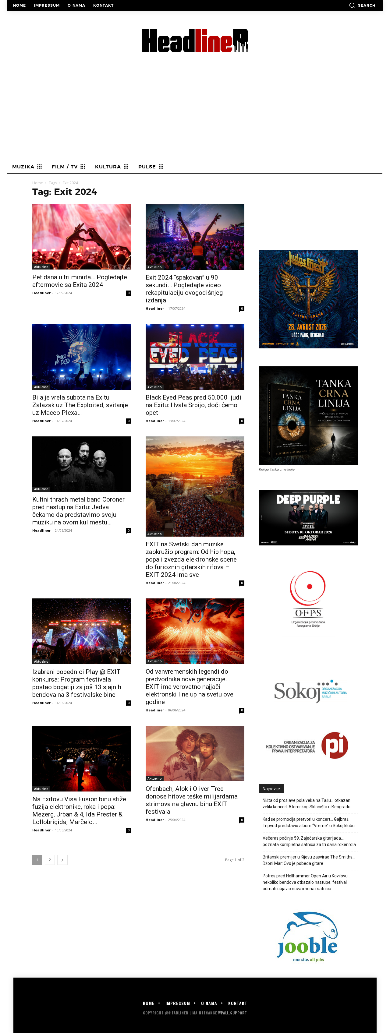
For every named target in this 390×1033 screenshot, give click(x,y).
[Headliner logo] (195, 40)
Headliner (41, 293)
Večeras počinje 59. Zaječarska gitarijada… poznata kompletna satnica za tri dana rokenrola (309, 841)
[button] (362, 5)
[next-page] (62, 860)
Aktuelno (41, 267)
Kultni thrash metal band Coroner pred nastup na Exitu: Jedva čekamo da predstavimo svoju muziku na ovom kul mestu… (78, 511)
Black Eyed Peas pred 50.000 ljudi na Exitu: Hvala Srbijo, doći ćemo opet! (193, 405)
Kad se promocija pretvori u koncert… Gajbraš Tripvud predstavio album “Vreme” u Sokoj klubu (309, 822)
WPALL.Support (232, 1012)
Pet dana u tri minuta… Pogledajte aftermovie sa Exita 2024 (79, 280)
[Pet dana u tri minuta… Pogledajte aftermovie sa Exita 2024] (81, 237)
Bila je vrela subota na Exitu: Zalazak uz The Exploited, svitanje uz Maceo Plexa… (80, 405)
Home (37, 182)
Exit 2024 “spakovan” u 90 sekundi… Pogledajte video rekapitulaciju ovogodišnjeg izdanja (184, 289)
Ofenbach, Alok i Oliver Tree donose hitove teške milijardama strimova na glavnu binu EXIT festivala (192, 800)
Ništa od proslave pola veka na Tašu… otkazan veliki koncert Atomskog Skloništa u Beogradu (306, 803)
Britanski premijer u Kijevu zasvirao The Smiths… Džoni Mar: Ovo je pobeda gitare (309, 860)
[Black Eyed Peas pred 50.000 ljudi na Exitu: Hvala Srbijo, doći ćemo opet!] (195, 357)
